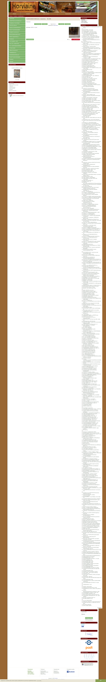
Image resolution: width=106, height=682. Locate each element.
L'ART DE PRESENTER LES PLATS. (90, 413)
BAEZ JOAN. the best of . (88, 436)
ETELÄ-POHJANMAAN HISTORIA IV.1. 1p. (91, 145)
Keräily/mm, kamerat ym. (14, 32)
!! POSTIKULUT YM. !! (87, 41)
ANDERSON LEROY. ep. (88, 316)
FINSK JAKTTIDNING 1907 (88, 101)
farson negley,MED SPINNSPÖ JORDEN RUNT (92, 110)
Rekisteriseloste (12, 87)
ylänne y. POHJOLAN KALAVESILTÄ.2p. (91, 338)
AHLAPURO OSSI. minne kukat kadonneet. (91, 119)
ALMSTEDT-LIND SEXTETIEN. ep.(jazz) (91, 295)
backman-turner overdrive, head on (89, 506)
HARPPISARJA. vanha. (87, 74)
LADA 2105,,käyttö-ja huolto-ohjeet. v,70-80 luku (92, 408)
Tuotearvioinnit (12, 93)
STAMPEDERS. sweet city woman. (90, 31)
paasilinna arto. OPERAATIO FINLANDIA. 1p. (91, 503)
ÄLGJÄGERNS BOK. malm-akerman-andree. (91, 100)
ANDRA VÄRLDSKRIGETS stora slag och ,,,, (91, 552)
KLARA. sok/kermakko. (87, 586)
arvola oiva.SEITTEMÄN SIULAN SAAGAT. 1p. (92, 259)
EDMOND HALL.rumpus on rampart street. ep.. (92, 285)
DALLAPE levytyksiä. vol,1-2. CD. (89, 416)
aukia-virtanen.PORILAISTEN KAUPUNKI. (91, 153)
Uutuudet (28, 13)
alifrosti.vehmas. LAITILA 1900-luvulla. (90, 35)
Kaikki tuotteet (46, 13)
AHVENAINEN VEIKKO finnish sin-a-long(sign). (92, 141)
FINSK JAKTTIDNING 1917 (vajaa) (89, 98)
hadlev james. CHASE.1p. (88, 200)
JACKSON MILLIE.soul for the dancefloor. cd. (91, 469)
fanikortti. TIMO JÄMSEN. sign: (89, 94)
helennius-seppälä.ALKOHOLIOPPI (90, 227)
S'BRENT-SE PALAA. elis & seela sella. (90, 440)
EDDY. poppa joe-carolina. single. (89, 291)
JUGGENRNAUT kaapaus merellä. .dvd (90, 592)
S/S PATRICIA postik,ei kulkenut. (89, 476)
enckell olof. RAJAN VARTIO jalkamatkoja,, (91, 273)
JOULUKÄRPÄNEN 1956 (88, 562)
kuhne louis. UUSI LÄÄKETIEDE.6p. (90, 222)
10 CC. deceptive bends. (87, 131)
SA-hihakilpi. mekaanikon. (88, 407)
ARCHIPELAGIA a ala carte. (88, 518)
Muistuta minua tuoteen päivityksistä (88, 664)
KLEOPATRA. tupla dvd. (87, 576)
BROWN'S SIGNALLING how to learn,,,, (90, 522)
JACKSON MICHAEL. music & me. (90, 419)
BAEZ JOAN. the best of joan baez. (89, 474)
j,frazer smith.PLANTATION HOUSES (90, 486)
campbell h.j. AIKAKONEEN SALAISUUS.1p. (91, 192)
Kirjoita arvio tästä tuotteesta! (18, 95)
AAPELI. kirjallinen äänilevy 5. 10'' (89, 126)
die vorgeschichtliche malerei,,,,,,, (89, 346)
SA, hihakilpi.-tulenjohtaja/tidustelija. (90, 439)
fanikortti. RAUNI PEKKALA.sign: (89, 66)
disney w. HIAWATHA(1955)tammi (89, 205)
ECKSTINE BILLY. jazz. (87, 307)
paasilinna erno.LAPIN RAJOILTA (89, 483)
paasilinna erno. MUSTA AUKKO (89, 435)
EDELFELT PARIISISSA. (88, 279)
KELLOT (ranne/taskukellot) (14, 29)
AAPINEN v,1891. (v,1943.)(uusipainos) (90, 62)
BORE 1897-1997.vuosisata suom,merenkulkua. (92, 520)
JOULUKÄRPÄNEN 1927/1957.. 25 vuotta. (91, 558)
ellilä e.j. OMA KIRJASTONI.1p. (89, 333)
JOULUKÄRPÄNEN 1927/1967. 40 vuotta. (91, 567)
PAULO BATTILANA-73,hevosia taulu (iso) (91, 594)
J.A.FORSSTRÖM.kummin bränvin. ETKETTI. (92, 498)
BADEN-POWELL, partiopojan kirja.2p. (90, 106)
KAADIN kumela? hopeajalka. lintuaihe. (90, 571)
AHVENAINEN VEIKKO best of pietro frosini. (91, 127)
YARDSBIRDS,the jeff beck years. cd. (90, 324)
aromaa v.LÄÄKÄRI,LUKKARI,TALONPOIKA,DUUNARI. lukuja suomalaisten (92, 360)
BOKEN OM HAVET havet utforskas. (90, 521)
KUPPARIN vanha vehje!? (88, 296)
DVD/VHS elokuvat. (13, 25)
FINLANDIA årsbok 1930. (88, 109)
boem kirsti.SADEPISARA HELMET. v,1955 (91, 212)
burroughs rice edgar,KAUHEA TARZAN (90, 204)
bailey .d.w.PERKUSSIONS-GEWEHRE (90, 507)
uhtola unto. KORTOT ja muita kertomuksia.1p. (92, 601)
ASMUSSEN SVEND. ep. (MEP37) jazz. (90, 315)
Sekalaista (11, 59)
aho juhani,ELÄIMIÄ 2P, (87, 186)
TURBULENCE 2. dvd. (87, 584)
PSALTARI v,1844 (86, 138)
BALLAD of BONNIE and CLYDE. (89, 446)
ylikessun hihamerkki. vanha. (88, 340)
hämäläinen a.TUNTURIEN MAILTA (90, 277)
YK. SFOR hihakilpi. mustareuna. (89, 336)
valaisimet (11, 61)
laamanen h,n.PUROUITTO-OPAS (89, 431)
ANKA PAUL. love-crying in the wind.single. (91, 278)
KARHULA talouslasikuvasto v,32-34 (90, 587)
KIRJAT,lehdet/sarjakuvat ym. (14, 34)
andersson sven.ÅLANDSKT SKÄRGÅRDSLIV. (92, 53)
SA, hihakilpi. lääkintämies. (88, 434)
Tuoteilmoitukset (85, 661)
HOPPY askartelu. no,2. (87, 559)
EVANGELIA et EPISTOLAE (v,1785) (90, 151)
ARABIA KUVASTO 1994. (88, 170)
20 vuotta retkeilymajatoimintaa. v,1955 (90, 113)
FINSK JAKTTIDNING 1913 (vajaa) (89, 105)
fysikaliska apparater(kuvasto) (89, 82)
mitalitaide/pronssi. (12, 52)
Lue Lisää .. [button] (39, 680)
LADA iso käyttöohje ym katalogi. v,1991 (90, 422)
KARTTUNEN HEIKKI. (87, 605)
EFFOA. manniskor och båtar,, (89, 293)
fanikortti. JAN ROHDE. (87, 81)
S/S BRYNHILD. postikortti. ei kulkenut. (90, 409)
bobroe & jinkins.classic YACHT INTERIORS (91, 523)
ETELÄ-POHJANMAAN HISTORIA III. (90, 50)
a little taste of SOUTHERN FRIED (89, 147)
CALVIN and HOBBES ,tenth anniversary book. (92, 196)
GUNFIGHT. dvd (86, 573)
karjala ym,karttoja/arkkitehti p (15, 27)
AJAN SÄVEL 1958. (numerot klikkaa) (90, 128)
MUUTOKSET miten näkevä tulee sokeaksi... (91, 144)
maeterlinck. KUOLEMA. (87, 152)
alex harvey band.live (87, 604)
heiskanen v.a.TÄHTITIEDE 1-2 (89, 214)
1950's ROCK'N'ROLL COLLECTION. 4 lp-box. (92, 124)
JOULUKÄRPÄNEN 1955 (88, 564)
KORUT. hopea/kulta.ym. (14, 36)
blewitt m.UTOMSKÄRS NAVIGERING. (90, 527)
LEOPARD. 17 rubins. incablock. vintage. (91, 451)
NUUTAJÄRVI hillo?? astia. (88, 561)
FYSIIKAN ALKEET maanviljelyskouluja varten (92, 58)
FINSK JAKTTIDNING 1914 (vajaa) (89, 99)
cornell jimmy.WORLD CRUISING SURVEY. (91, 524)
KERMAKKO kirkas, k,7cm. (88, 557)
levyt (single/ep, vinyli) (13, 41)
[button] (80, 2)
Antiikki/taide (20, 16)
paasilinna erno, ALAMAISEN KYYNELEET (91, 459)
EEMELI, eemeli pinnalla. (88, 280)
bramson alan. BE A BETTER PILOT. (90, 531)
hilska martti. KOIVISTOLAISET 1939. (90, 272)
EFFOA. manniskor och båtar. (88, 304)
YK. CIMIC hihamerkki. (87, 327)
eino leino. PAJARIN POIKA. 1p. (89, 597)
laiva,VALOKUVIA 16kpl (87, 69)
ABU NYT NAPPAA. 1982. (88, 108)
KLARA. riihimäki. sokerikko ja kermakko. (91, 563)
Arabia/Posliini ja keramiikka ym (15, 20)
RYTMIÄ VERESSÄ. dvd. (88, 598)
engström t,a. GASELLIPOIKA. (89, 213)
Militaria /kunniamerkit (13, 50)
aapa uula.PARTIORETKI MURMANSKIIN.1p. (91, 555)
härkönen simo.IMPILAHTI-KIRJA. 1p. (90, 265)
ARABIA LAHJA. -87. (87, 181)
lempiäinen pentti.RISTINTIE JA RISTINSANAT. (92, 158)
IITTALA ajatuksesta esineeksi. (89, 556)
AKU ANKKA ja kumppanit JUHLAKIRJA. (91, 565)
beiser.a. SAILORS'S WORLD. (89, 519)
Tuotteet (15, 16)
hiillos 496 (85, 70)
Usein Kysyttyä (12, 88)
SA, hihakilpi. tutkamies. (87, 426)
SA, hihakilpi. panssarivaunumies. (89, 421)
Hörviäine (56, 678)
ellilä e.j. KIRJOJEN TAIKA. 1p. (89, 342)
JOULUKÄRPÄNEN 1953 (88, 560)
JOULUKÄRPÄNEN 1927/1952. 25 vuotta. (91, 582)
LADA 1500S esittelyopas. (88, 448)
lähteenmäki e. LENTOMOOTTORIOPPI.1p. (91, 412)
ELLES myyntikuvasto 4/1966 (88, 65)
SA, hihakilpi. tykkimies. (87, 467)
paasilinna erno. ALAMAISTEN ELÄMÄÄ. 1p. (91, 468)
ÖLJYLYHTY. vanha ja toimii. (88, 254)
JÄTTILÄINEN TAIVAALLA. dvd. (89, 593)
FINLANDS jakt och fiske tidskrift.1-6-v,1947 (91, 104)
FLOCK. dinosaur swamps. (88, 30)
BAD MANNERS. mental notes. (89, 470)
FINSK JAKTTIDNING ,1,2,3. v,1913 (90, 111)
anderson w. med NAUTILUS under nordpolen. (92, 241)
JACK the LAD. (86, 442)
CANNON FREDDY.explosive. (89, 414)
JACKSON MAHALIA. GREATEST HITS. (91, 460)
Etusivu (14, 13)
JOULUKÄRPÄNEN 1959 (88, 570)
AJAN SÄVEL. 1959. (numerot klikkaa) (90, 572)
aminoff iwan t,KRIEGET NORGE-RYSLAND (91, 542)
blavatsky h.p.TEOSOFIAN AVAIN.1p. (90, 148)
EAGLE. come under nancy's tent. (89, 288)
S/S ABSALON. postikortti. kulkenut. (90, 447)
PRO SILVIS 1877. (86, 443)
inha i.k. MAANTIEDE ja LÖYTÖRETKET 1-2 (91, 229)
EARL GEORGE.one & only (88, 290)
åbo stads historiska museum (88, 345)
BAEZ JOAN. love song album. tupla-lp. (90, 475)
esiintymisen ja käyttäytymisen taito (90, 83)
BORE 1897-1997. (86, 528)
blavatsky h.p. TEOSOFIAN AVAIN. (89, 122)
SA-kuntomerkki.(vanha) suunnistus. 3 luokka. (92, 425)
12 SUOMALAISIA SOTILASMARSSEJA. (91, 123)
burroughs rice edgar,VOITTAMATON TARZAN (92, 197)
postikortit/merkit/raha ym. (14, 54)
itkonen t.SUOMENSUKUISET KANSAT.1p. (91, 236)
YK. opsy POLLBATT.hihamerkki (89, 337)
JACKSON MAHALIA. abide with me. (90, 418)
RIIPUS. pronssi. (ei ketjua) (88, 71)
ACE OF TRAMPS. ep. (87, 300)
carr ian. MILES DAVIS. (87, 600)
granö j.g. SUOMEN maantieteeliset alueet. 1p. (92, 228)
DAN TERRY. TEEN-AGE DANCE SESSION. (91, 420)
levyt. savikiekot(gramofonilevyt (15, 45)
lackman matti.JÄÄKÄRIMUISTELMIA (90, 441)
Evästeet (11, 89)
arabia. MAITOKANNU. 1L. (88, 180)
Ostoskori (83, 25)
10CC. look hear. (86, 116)
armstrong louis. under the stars (89, 321)
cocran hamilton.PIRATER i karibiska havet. (91, 526)
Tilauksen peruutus (12, 90)
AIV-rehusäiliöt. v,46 (87, 76)
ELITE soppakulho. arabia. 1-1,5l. (89, 169)
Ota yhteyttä (88, 13)
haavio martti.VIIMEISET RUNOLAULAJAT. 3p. (92, 262)
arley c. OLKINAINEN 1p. (88, 191)
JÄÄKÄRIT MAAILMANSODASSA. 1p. (90, 479)
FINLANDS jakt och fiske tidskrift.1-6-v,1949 (91, 112)
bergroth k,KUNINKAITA (87, 203)
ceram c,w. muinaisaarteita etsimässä (90, 341)
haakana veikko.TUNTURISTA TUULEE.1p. (91, 276)
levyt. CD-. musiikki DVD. (14, 43)
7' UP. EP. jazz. (86, 314)
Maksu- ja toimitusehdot (13, 84)
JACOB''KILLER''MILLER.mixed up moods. (91, 432)
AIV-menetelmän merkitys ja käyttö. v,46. (91, 60)
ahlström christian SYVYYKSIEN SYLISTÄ (91, 525)
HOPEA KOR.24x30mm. (87, 64)
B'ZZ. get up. (85, 429)
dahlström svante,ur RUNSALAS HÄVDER (91, 36)
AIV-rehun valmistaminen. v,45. (89, 61)
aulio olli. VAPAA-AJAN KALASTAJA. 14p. (91, 107)
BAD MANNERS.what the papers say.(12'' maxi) (92, 433)
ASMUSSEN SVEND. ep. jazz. (89, 294)
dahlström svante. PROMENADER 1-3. (90, 417)
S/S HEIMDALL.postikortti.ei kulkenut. (90, 458)
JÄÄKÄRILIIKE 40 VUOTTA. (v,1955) (90, 482)
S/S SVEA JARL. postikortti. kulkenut (90, 473)
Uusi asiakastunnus (89, 620)
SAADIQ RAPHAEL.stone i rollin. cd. (90, 415)
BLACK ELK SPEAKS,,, (87, 328)
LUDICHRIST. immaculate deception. (90, 32)
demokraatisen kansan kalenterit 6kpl (90, 59)
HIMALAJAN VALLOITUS (88, 244)
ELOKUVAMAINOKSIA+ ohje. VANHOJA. (91, 75)
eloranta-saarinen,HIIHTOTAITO (89, 80)
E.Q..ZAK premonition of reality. (89, 287)
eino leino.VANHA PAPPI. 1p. (88, 171)
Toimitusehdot (68, 13)
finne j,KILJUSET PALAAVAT (88, 208)
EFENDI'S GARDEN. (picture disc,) (90, 297)
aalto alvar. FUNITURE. (87, 339)
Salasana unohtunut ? (89, 619)
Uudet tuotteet (12, 64)
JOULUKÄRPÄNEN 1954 (88, 566)
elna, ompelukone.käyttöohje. (88, 86)
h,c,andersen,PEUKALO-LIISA (89, 193)
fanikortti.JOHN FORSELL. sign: (89, 63)
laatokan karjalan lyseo (87, 405)
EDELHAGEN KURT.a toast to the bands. (91, 286)
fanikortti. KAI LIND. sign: (88, 77)
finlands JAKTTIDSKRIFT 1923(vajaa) (90, 97)
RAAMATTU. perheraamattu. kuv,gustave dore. (92, 125)
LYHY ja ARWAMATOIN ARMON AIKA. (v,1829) (92, 146)
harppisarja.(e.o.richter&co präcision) (90, 78)
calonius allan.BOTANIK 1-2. (88, 393)
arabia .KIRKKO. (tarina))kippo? (89, 177)
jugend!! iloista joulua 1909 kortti (89, 79)
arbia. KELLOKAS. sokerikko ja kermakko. (91, 168)
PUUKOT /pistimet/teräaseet (14, 57)
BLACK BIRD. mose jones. (88, 29)
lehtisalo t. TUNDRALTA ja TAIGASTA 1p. (91, 219)
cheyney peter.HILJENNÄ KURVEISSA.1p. (91, 209)
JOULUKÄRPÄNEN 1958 (88, 579)
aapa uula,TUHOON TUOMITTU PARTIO (91, 551)
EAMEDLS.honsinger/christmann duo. (90, 292)
